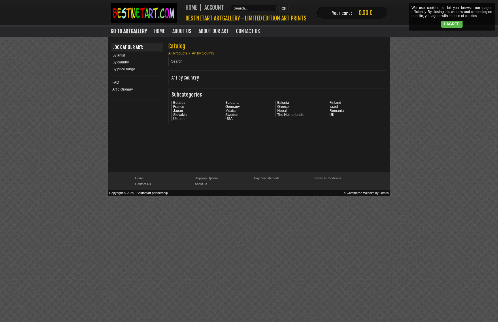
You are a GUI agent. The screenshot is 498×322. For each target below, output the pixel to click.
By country (120, 62)
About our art (214, 31)
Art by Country (203, 53)
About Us (181, 31)
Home (159, 31)
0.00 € (366, 12)
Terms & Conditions (327, 178)
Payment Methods (267, 178)
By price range (123, 69)
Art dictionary (122, 89)
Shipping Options (206, 178)
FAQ (115, 82)
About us (201, 184)
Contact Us (248, 31)
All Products (177, 53)
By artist (118, 55)
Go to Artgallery (129, 31)
